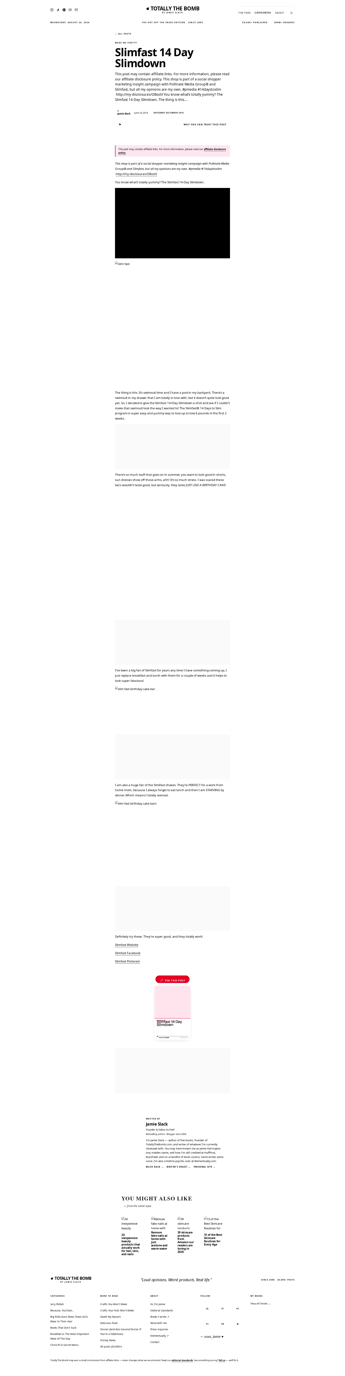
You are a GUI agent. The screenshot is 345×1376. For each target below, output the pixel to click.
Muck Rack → (155, 1166)
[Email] (76, 9)
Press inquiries (159, 1329)
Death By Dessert (110, 1316)
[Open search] (291, 13)
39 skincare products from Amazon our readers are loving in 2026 (186, 1242)
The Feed (244, 13)
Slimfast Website (126, 945)
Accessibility (332, 1371)
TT (222, 1308)
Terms (286, 1371)
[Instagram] (51, 9)
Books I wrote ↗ (159, 1316)
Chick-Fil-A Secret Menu (64, 1345)
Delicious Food (109, 1323)
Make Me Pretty (126, 42)
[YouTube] (70, 9)
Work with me (158, 1323)
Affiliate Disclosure (307, 1371)
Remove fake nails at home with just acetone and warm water (159, 1240)
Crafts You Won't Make (113, 1304)
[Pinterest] (64, 9)
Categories (263, 12)
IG (207, 1308)
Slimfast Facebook (128, 953)
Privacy (274, 1371)
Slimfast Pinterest (127, 961)
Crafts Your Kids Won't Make (117, 1310)
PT (237, 1308)
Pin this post (172, 980)
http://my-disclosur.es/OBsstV (136, 174)
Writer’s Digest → (179, 1166)
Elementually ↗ (159, 1335)
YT (207, 1324)
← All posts (123, 33)
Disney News (108, 1340)
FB (222, 1324)
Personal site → (205, 1166)
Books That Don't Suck (63, 1327)
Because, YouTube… (62, 1310)
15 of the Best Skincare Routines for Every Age (213, 1239)
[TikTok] (58, 9)
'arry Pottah (57, 1304)
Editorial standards (161, 1310)
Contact (154, 1342)
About (279, 13)
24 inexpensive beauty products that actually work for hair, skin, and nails (130, 1244)
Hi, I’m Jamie (157, 1304)
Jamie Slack (157, 1124)
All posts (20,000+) (111, 1346)
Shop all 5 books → (260, 1303)
